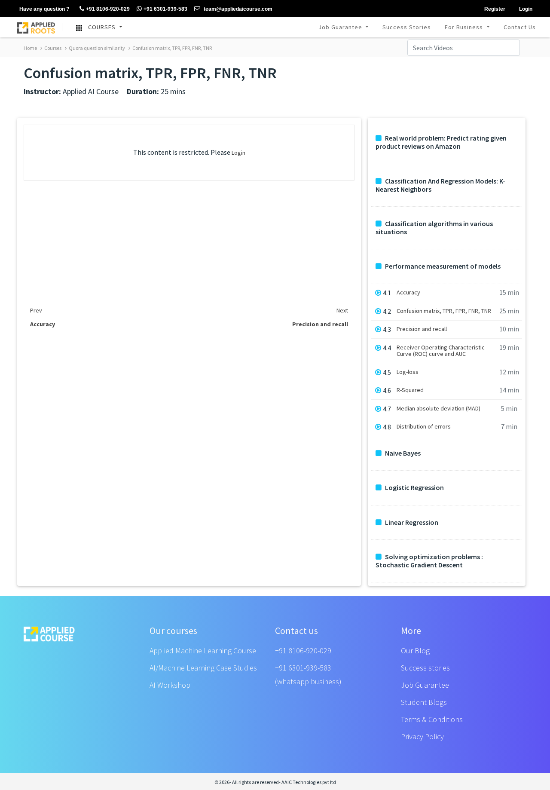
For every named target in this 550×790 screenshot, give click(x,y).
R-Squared (410, 390)
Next (342, 310)
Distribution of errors (424, 426)
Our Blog (415, 650)
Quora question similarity (96, 48)
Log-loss (408, 372)
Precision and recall (422, 329)
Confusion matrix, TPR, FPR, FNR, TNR (171, 48)
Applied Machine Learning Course (203, 650)
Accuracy (408, 292)
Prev (36, 310)
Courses (52, 48)
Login (238, 152)
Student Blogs (424, 702)
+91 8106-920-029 (303, 650)
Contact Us (520, 27)
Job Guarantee (341, 27)
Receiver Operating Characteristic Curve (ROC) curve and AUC (441, 350)
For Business (465, 27)
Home (30, 48)
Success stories (425, 668)
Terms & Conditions (432, 719)
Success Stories (406, 27)
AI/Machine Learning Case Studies (203, 668)
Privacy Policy (422, 736)
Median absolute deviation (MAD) (438, 408)
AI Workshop (170, 685)
